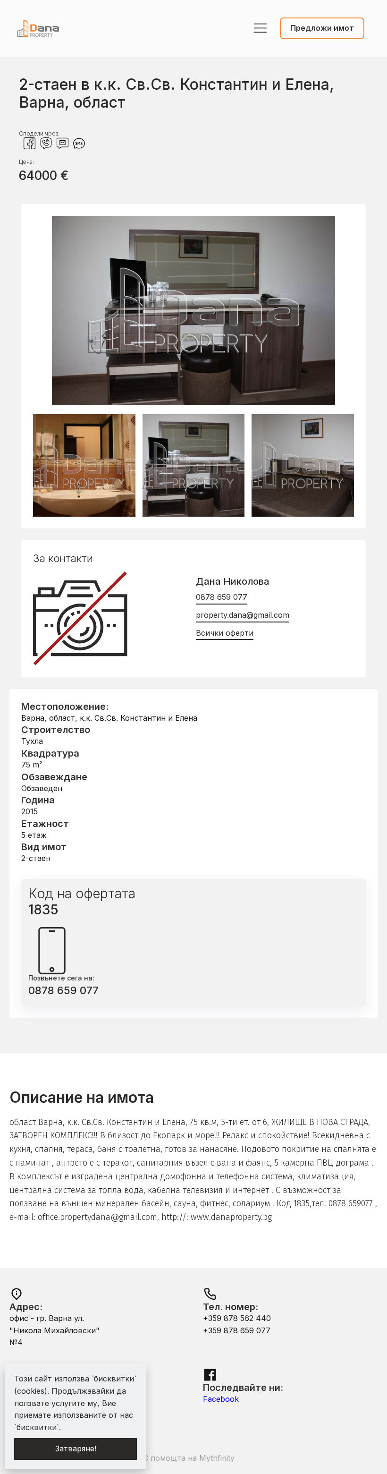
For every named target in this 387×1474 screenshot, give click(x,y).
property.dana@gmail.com (242, 615)
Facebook (221, 1399)
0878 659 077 (221, 597)
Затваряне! (75, 1448)
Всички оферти (224, 633)
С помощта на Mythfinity (189, 1458)
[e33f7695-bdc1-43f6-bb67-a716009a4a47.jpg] (193, 402)
